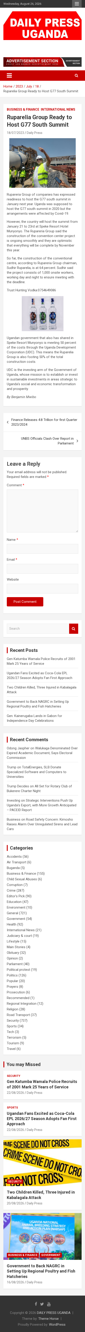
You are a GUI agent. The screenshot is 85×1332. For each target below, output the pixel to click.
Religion (12, 1009)
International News (58, 109)
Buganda (13, 868)
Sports (12, 1026)
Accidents (14, 857)
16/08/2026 (15, 1282)
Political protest (18, 970)
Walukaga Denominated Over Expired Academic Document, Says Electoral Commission (42, 753)
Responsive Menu (77, 4)
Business (13, 819)
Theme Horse (48, 1319)
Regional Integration (21, 1004)
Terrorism (14, 1037)
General (12, 913)
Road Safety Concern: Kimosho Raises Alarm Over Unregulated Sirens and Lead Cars (42, 824)
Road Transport (18, 1015)
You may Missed (24, 1064)
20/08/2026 (15, 1203)
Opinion (12, 958)
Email (12, 560)
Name (12, 540)
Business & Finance (23, 109)
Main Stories (16, 947)
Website (13, 579)
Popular (12, 981)
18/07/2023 (15, 133)
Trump (11, 767)
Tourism (13, 1043)
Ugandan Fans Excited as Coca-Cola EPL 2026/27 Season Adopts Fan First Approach (42, 1118)
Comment (15, 485)
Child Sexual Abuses (22, 879)
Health (11, 924)
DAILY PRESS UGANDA (37, 44)
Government (16, 919)
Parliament (15, 964)
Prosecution (16, 992)
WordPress (57, 1325)
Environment (16, 907)
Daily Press (34, 133)
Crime (11, 890)
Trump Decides (18, 786)
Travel (11, 1049)
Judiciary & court (19, 936)
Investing (13, 800)
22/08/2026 (15, 1093)
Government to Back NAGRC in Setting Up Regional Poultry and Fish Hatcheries (41, 1271)
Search (73, 629)
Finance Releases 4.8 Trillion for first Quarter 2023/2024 (44, 422)
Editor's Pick (16, 896)
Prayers (12, 987)
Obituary (13, 953)
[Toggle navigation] (9, 75)
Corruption (15, 885)
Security (13, 1021)
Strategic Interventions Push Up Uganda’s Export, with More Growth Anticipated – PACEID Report (41, 805)
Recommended (18, 998)
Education (14, 902)
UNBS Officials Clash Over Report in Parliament (47, 441)
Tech (10, 1032)
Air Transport (16, 862)
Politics (12, 975)
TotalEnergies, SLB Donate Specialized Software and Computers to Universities (36, 772)
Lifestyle (13, 941)
